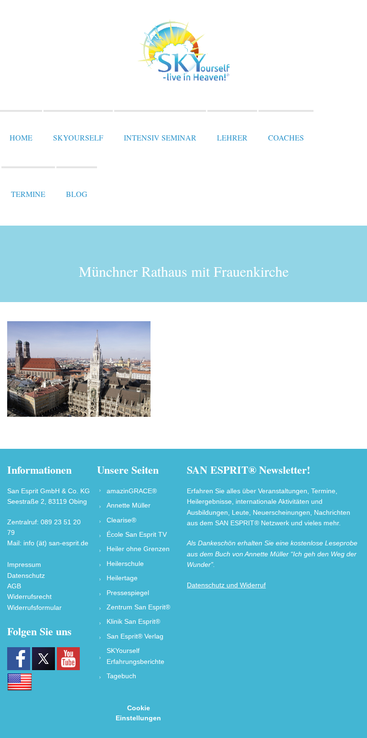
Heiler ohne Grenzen (138, 549)
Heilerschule (125, 563)
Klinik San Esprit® (133, 621)
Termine (28, 194)
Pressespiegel (128, 593)
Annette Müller (129, 505)
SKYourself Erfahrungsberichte (135, 656)
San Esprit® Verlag (135, 636)
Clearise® (121, 520)
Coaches (286, 137)
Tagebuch (121, 676)
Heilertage (122, 578)
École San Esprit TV (137, 534)
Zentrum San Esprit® (138, 607)
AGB (14, 586)
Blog (76, 194)
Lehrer (232, 137)
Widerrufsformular (34, 607)
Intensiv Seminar (160, 137)
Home (21, 137)
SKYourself (78, 137)
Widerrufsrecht (29, 596)
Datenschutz (26, 575)
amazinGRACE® (132, 491)
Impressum (24, 564)
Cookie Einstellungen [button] (138, 713)
